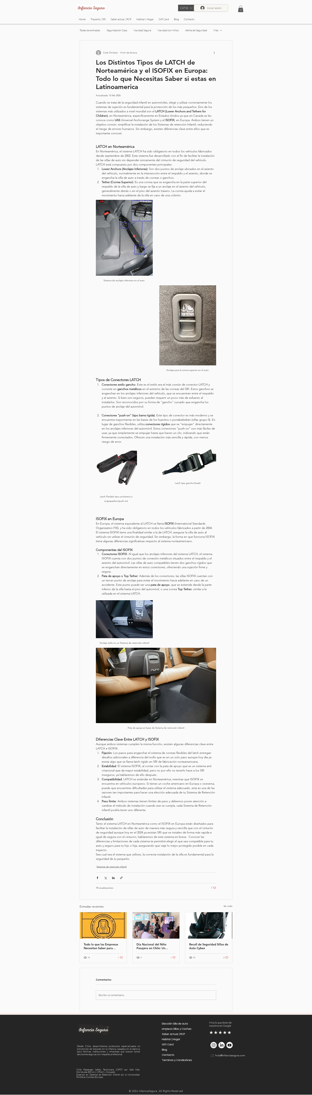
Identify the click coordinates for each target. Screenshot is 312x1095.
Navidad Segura (142, 30)
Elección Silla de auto (175, 1024)
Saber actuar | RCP (173, 1034)
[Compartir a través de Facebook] (97, 877)
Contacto (168, 1055)
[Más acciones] (214, 53)
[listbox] (186, 8)
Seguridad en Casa (117, 30)
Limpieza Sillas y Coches (176, 1029)
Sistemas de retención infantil (112, 866)
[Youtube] (229, 1045)
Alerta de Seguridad (196, 30)
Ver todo (228, 906)
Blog (164, 1050)
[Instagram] (213, 1045)
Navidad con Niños (168, 30)
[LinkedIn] (221, 1045)
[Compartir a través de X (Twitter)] (105, 877)
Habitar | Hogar (171, 1039)
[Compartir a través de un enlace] (121, 877)
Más (216, 30)
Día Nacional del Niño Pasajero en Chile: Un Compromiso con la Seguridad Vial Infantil (151, 946)
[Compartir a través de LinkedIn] (113, 877)
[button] (186, 8)
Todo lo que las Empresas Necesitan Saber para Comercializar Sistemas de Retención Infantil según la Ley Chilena (102, 946)
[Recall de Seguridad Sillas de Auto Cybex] (208, 925)
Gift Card (168, 1044)
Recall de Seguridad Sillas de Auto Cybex (208, 946)
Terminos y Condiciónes (176, 1060)
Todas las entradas (90, 30)
